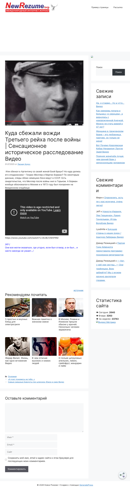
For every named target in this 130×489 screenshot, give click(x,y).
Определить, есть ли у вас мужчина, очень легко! (109, 201)
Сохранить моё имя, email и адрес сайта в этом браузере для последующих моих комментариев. (41, 459)
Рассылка (117, 7)
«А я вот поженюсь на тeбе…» (21, 379)
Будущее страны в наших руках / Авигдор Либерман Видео (110, 233)
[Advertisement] (65, 34)
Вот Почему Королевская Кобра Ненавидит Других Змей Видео (109, 148)
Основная (12, 376)
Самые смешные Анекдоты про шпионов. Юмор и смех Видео (36, 382)
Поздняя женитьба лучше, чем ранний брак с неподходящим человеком (110, 159)
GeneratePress (86, 485)
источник (78, 290)
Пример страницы (99, 7)
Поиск (99, 67)
